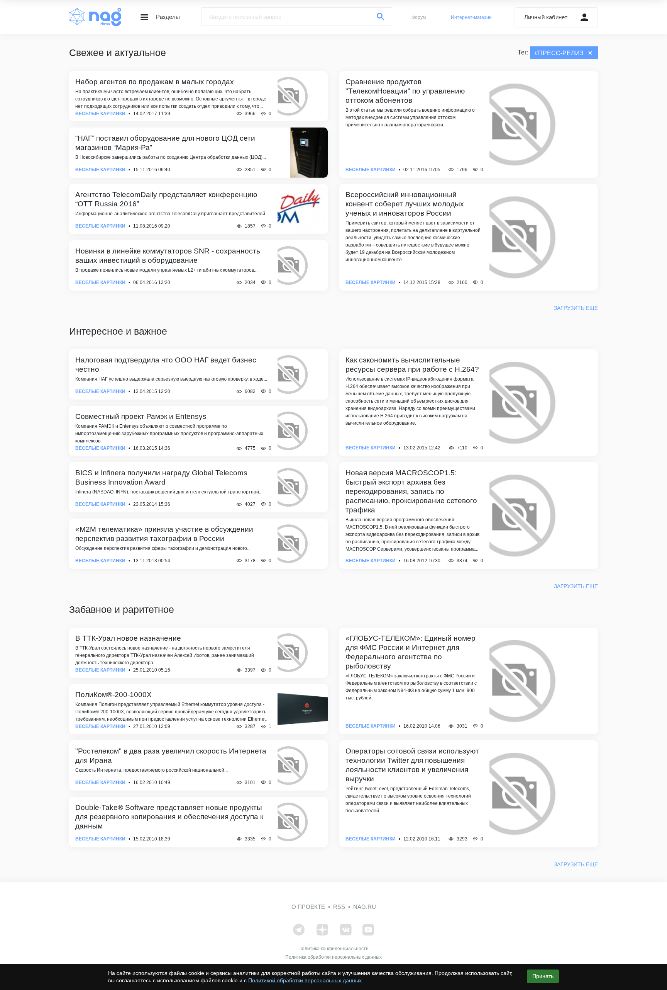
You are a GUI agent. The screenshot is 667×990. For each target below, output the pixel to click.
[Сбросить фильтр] (590, 53)
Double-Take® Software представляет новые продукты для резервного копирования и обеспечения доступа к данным (169, 816)
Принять (543, 976)
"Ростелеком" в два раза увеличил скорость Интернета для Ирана (170, 755)
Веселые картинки (100, 113)
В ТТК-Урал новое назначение (128, 638)
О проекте (308, 906)
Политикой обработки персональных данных (305, 980)
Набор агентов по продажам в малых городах (154, 82)
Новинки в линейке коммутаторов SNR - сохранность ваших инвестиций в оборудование (167, 255)
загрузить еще (576, 308)
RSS (339, 906)
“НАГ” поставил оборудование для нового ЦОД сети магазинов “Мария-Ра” (165, 142)
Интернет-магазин (471, 17)
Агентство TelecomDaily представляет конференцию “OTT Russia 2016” (166, 199)
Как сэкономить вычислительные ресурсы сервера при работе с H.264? (412, 364)
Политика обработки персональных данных (333, 957)
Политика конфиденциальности (333, 948)
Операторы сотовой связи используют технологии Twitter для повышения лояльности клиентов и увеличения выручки (412, 765)
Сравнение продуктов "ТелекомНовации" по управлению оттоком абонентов (405, 91)
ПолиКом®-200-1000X (113, 695)
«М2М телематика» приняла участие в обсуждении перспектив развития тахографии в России (164, 534)
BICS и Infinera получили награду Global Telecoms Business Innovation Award (161, 477)
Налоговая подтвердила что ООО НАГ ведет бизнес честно (165, 364)
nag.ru (364, 906)
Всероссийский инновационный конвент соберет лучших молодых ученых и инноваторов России (404, 204)
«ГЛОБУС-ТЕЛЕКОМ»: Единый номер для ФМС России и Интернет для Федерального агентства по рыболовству (410, 652)
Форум (418, 17)
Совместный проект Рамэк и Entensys (141, 416)
